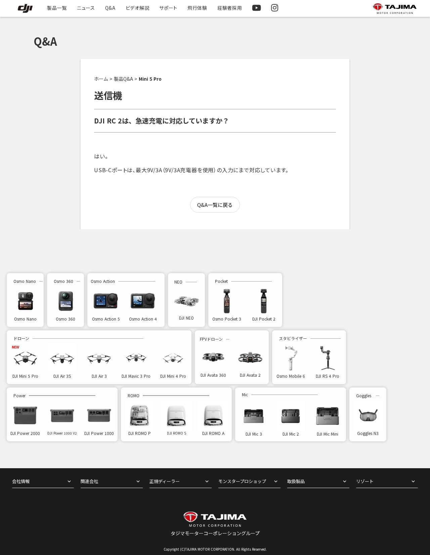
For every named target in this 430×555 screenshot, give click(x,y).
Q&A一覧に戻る (215, 204)
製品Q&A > (125, 79)
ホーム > (103, 79)
